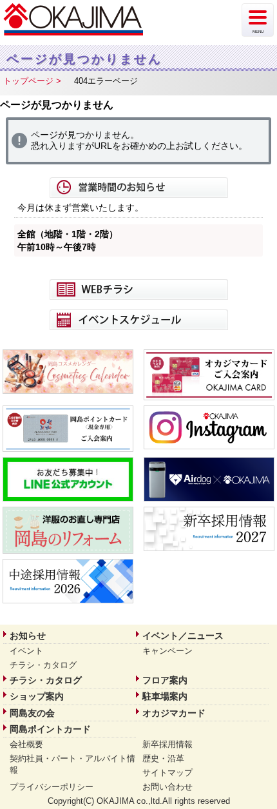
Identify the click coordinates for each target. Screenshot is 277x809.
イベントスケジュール (139, 319)
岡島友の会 (32, 712)
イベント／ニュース (183, 635)
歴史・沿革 (163, 758)
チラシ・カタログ (43, 665)
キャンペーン (167, 651)
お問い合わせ (167, 787)
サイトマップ (167, 772)
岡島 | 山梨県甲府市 (74, 19)
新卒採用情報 (167, 744)
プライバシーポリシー (51, 787)
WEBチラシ (139, 289)
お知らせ (28, 635)
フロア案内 (164, 680)
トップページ (28, 81)
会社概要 (26, 744)
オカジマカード (173, 712)
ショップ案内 (37, 696)
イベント (26, 651)
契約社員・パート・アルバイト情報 (72, 764)
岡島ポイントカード (50, 729)
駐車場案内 (164, 696)
